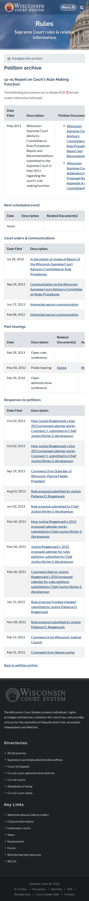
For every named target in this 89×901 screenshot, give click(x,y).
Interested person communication (54, 304)
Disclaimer (39, 889)
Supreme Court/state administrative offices (35, 759)
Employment (15, 841)
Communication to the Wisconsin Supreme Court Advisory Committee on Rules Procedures (56, 289)
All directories (16, 753)
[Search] (82, 7)
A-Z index (20, 889)
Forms (11, 848)
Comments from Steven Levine (53, 652)
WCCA (12, 861)
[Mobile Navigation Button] (68, 7)
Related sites (22, 894)
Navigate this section (27, 58)
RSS (69, 889)
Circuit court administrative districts (31, 773)
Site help (56, 889)
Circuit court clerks (19, 793)
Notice (61, 368)
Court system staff (47, 894)
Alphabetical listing (19, 786)
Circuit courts (16, 779)
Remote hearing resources (24, 854)
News (11, 834)
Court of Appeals (18, 766)
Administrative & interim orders (28, 815)
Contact (69, 894)
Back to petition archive (21, 665)
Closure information (20, 821)
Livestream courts (18, 828)
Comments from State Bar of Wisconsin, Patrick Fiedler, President (51, 476)
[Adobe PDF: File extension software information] (67, 92)
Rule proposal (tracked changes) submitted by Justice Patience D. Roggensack (54, 607)
